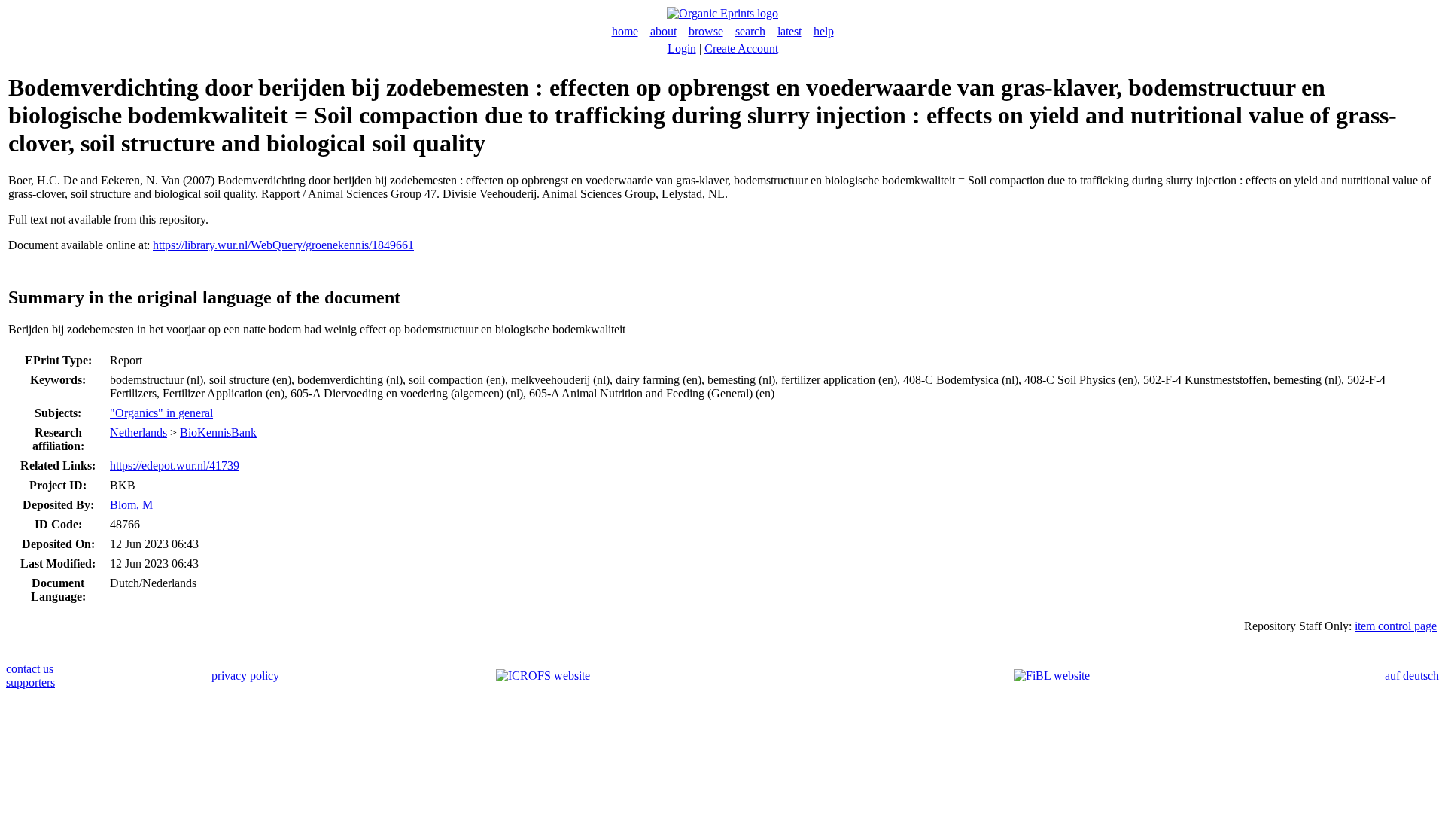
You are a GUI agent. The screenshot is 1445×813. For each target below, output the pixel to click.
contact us (29, 668)
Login (682, 48)
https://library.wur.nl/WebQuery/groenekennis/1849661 (283, 245)
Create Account (741, 48)
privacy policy (245, 675)
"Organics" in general (161, 412)
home (625, 31)
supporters (30, 682)
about (663, 31)
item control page (1396, 626)
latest (789, 31)
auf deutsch (1412, 675)
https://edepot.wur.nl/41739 (174, 465)
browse (706, 31)
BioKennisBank (218, 432)
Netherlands (138, 432)
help (824, 31)
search (750, 31)
